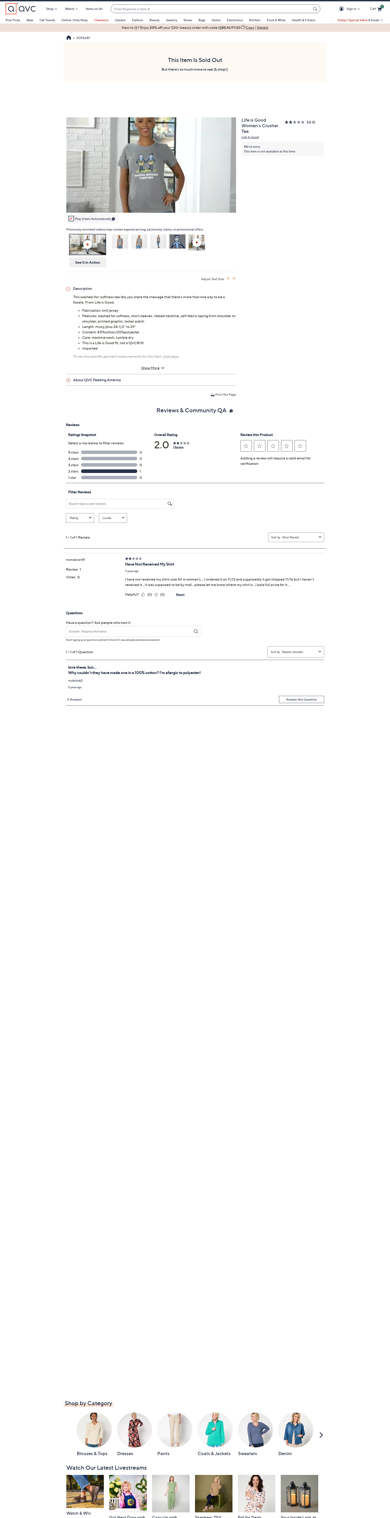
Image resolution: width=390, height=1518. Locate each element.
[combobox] (211, 9)
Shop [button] (49, 9)
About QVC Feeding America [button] (97, 380)
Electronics (235, 20)
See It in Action (87, 262)
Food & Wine (276, 20)
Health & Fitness (303, 20)
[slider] (151, 203)
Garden (120, 20)
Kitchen (254, 20)
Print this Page (225, 394)
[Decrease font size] (234, 278)
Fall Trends (47, 20)
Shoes (187, 20)
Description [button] (82, 288)
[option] (195, 27)
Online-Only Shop (74, 20)
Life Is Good (250, 137)
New (29, 20)
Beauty (154, 20)
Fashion (137, 20)
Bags (201, 20)
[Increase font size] (228, 278)
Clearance (101, 20)
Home (216, 20)
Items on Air (94, 9)
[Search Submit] (315, 9)
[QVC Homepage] (69, 38)
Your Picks (12, 20)
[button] (342, 9)
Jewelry (171, 20)
